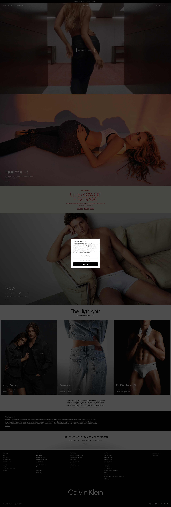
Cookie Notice (78, 252)
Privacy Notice (86, 252)
